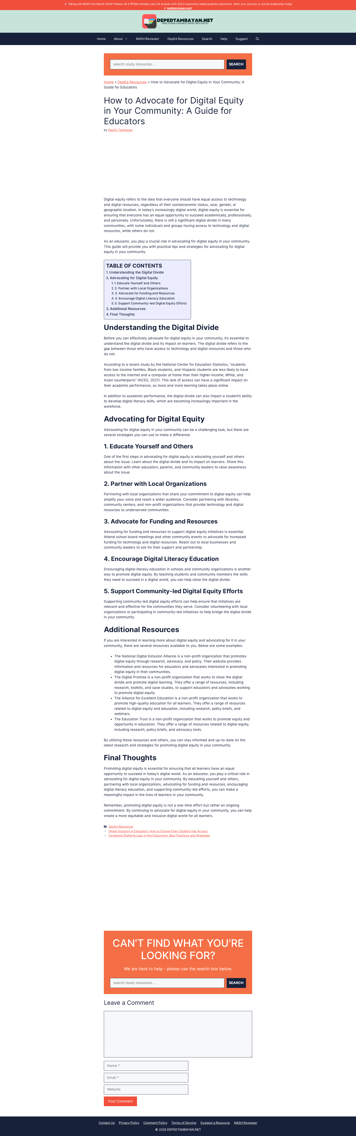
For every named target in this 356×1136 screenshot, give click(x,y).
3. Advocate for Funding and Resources (145, 293)
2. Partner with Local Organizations (141, 288)
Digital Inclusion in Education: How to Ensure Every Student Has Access (158, 831)
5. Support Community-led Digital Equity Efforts (151, 303)
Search (207, 39)
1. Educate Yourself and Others (137, 283)
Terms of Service (183, 1123)
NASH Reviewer (147, 39)
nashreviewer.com (179, 8)
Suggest (241, 39)
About (118, 39)
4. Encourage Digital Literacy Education (145, 298)
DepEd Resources (180, 39)
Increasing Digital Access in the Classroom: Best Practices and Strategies (159, 835)
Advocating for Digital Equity (134, 278)
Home (101, 39)
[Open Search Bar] (257, 39)
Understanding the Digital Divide (136, 272)
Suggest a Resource (215, 1123)
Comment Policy (155, 1123)
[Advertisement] (178, 161)
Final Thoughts (122, 314)
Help (223, 39)
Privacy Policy (129, 1123)
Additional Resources (128, 309)
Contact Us (107, 1123)
